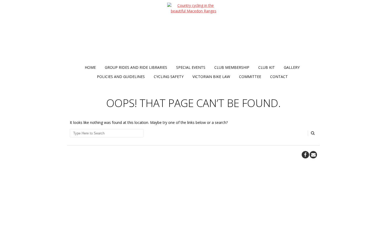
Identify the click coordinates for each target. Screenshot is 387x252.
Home (90, 67)
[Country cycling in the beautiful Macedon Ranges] (193, 33)
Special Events (190, 67)
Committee (250, 76)
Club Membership (231, 67)
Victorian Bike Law (211, 76)
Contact (279, 76)
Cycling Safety (168, 76)
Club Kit (266, 67)
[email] (313, 155)
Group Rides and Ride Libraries (136, 67)
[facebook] (305, 155)
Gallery (292, 67)
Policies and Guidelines (121, 76)
